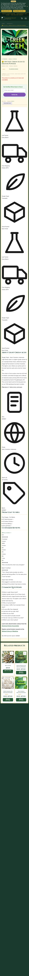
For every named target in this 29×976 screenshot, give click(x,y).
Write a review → (6, 532)
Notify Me (14, 94)
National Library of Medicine (10, 631)
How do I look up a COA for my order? (13, 617)
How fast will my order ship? (11, 611)
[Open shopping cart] (22, 18)
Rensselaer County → (19, 11)
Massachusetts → (6, 11)
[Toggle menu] (25, 18)
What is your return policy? (10, 620)
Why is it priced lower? (9, 603)
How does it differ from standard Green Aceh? (13, 606)
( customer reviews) (13, 68)
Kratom (12, 101)
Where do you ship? (8, 613)
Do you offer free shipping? (10, 609)
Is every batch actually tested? (11, 615)
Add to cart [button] (8, 670)
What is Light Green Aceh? (10, 592)
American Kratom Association (10, 626)
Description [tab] (7, 103)
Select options (21, 672)
